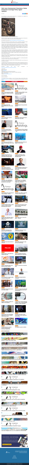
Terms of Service (14, 458)
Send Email (4, 70)
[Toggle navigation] (2, 4)
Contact (14, 455)
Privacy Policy (15, 457)
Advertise (14, 456)
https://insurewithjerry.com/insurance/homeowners (17, 40)
